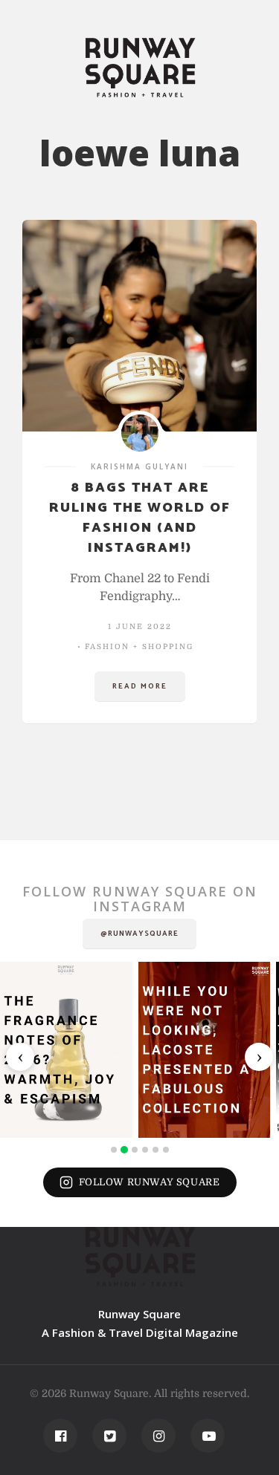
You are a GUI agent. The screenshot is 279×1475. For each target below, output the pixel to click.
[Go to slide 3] (135, 1150)
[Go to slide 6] (166, 1150)
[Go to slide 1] (114, 1150)
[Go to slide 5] (155, 1150)
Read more (139, 686)
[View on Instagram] (66, 1050)
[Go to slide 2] (124, 1149)
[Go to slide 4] (145, 1150)
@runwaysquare (139, 934)
